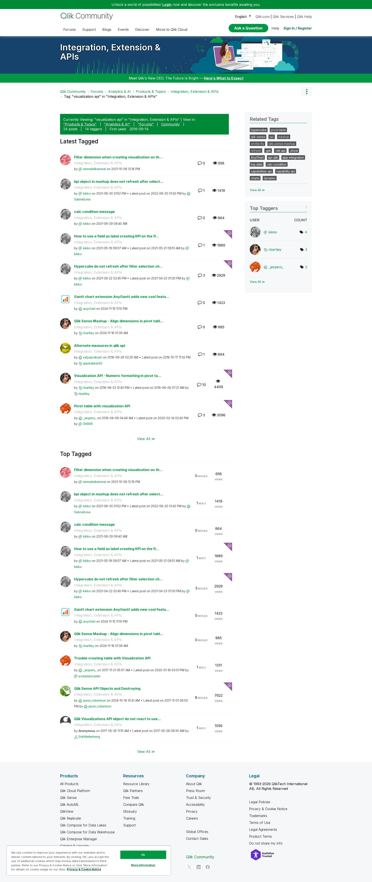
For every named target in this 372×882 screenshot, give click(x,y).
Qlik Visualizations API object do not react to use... (117, 719)
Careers (192, 818)
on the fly (257, 144)
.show (294, 150)
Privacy (192, 811)
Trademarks (258, 816)
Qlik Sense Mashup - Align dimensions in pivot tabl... (118, 321)
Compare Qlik (133, 804)
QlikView (66, 811)
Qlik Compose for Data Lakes (83, 825)
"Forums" (146, 124)
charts (255, 178)
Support (129, 825)
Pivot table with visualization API (102, 406)
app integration (293, 157)
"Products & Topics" (80, 124)
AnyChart (257, 157)
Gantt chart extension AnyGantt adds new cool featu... (121, 297)
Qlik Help (304, 16)
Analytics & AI (119, 91)
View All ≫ (146, 439)
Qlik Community (73, 91)
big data (256, 164)
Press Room (195, 791)
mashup (283, 137)
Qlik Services (283, 16)
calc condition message (94, 211)
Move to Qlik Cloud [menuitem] (171, 29)
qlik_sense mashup (281, 144)
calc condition (277, 164)
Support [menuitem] (89, 29)
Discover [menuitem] (142, 29)
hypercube (259, 130)
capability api (285, 171)
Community (170, 124)
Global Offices (197, 831)
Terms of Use (259, 822)
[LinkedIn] (198, 867)
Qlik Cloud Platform (75, 791)
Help (275, 28)
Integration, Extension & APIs (110, 52)
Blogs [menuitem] (106, 29)
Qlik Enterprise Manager (78, 839)
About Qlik (194, 784)
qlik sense (258, 137)
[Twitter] (189, 867)
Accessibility (195, 804)
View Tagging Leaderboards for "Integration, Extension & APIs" (278, 206)
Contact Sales (197, 838)
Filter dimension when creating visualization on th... (118, 157)
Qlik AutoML (69, 804)
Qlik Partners (133, 791)
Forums (97, 91)
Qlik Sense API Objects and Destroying (107, 688)
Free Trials (131, 797)
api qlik (273, 157)
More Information (143, 865)
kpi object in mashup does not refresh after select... (118, 181)
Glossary (130, 811)
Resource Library (136, 784)
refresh (256, 150)
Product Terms (260, 836)
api (272, 137)
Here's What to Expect (223, 78)
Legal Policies (259, 802)
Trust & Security (198, 797)
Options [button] (306, 91)
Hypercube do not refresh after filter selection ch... (118, 266)
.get (268, 150)
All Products (69, 784)
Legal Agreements (263, 829)
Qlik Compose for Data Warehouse (87, 832)
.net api (280, 150)
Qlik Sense (68, 797)
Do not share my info (266, 843)
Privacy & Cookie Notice (268, 809)
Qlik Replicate (70, 818)
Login (167, 4)
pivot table (278, 130)
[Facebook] (208, 867)
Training (129, 818)
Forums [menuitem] (69, 29)
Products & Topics (151, 91)
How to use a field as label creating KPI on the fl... (116, 236)
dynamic (270, 178)
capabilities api (261, 171)
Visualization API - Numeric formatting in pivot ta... (117, 376)
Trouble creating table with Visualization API (112, 658)
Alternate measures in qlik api (99, 345)
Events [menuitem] (123, 29)
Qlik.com (263, 16)
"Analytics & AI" (117, 124)
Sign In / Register (298, 28)
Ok (143, 854)
